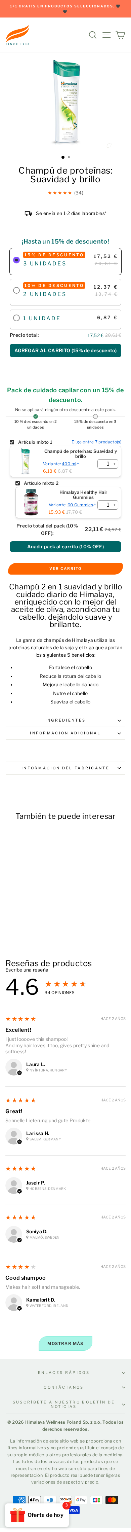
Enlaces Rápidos (64, 1372)
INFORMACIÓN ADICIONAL (65, 733)
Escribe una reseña (26, 970)
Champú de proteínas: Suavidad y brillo (80, 454)
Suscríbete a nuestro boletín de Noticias (64, 1404)
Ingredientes (65, 720)
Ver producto (28, 919)
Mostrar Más (65, 1343)
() (65, 350)
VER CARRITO (65, 568)
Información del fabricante (65, 768)
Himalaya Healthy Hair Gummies (83, 495)
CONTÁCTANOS (64, 1387)
